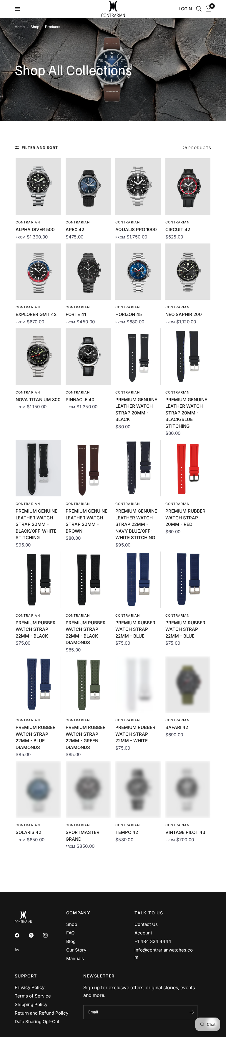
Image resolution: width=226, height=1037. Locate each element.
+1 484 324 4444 (152, 941)
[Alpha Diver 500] (38, 186)
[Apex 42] (88, 186)
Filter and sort (40, 147)
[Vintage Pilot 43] (188, 789)
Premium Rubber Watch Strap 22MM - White (135, 734)
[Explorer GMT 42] (38, 271)
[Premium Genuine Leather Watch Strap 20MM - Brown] (88, 468)
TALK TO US (148, 913)
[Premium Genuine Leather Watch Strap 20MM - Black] (138, 356)
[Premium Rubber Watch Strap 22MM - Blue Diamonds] (38, 684)
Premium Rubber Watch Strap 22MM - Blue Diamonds (36, 737)
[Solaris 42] (38, 789)
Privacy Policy (29, 987)
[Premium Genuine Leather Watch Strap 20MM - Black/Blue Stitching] (188, 356)
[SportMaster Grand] (88, 789)
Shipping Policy (31, 1004)
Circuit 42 (177, 229)
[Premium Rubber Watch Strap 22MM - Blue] (138, 580)
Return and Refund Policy (41, 1013)
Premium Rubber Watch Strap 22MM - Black (36, 629)
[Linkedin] (21, 949)
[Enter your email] (191, 1012)
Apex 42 (75, 229)
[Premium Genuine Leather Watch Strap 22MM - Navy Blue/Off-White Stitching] (138, 468)
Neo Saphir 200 (183, 314)
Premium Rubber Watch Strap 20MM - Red (185, 517)
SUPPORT (26, 976)
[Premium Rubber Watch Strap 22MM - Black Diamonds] (88, 580)
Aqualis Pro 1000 (136, 229)
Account (143, 933)
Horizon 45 (128, 314)
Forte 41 (76, 314)
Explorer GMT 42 (36, 314)
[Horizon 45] (138, 271)
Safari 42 (176, 727)
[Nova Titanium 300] (38, 356)
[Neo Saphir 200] (188, 271)
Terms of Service (33, 996)
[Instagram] (49, 935)
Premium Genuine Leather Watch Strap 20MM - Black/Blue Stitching (186, 413)
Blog (71, 941)
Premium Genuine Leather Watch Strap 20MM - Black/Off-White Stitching (36, 524)
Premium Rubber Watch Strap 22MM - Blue (135, 629)
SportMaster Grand (82, 835)
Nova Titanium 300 (38, 399)
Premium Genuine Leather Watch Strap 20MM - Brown (86, 521)
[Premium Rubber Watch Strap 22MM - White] (138, 684)
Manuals (75, 958)
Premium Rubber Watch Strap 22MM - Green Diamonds (86, 737)
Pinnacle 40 (80, 399)
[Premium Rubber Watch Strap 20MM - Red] (188, 468)
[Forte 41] (88, 271)
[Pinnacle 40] (88, 356)
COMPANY (78, 913)
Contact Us (146, 924)
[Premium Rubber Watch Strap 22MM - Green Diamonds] (88, 684)
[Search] (199, 9)
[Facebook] (21, 935)
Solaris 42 (28, 832)
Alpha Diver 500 (35, 229)
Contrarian (28, 222)
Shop (35, 26)
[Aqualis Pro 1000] (138, 186)
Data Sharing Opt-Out (37, 1021)
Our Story (76, 950)
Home (20, 26)
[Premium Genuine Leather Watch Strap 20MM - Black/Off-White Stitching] (38, 468)
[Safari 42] (188, 684)
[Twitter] (35, 935)
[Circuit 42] (188, 186)
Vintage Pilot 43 (185, 832)
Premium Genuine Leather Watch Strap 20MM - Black (136, 409)
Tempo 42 (126, 832)
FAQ (70, 933)
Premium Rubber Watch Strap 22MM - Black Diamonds (86, 633)
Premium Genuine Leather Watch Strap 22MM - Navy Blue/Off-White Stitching (136, 524)
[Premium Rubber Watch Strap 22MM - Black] (38, 580)
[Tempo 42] (138, 789)
